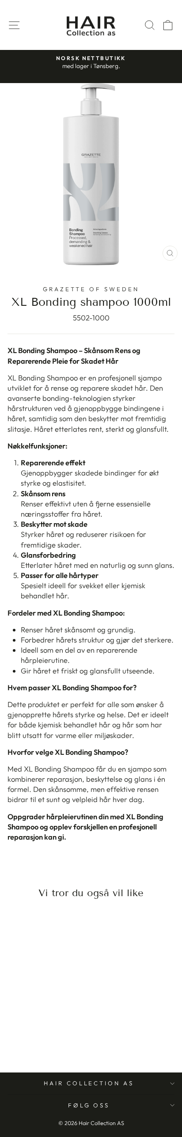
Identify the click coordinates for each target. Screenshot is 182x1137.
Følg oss (89, 1105)
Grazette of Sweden (91, 289)
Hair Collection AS (89, 1083)
